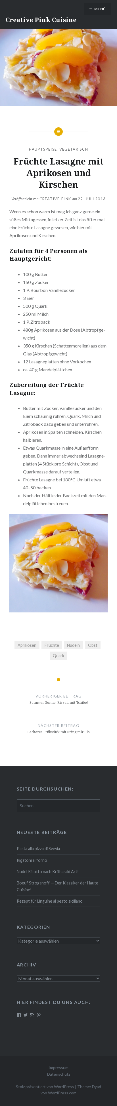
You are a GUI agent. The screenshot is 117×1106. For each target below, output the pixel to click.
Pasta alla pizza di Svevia (38, 848)
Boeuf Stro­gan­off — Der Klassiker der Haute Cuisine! (57, 886)
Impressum (58, 1067)
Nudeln (73, 645)
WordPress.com (62, 1092)
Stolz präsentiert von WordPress (45, 1086)
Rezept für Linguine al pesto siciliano (50, 901)
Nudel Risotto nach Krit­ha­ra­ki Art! (48, 871)
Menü (100, 9)
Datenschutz (58, 1074)
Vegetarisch (73, 149)
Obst (92, 645)
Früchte (52, 645)
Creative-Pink (55, 199)
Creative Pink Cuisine (41, 19)
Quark (58, 655)
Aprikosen (27, 645)
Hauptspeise (43, 149)
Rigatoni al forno (32, 860)
